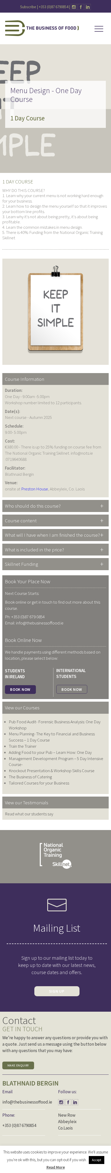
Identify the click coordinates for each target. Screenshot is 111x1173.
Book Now (20, 689)
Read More (55, 1167)
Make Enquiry (18, 1065)
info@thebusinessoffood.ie (27, 1102)
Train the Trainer (22, 746)
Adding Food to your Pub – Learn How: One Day (50, 752)
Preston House (34, 489)
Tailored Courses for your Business (39, 783)
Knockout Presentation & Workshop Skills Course (51, 770)
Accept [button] (96, 1160)
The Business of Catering (30, 777)
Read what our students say (29, 814)
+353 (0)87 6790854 (53, 6)
